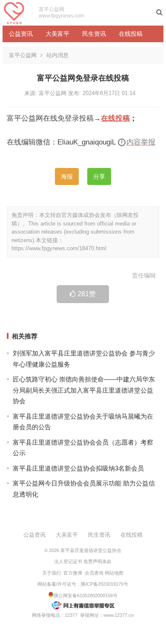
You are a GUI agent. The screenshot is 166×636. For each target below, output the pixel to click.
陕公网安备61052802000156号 (85, 595)
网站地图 (114, 572)
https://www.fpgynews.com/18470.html (58, 248)
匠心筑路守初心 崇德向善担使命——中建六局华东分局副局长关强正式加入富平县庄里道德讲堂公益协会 (84, 390)
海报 (67, 176)
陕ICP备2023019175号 (104, 584)
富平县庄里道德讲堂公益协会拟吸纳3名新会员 (78, 468)
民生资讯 (94, 33)
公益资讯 (21, 33)
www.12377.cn (118, 615)
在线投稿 (131, 33)
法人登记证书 (68, 561)
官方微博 (72, 572)
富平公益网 (23, 55)
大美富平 (57, 33)
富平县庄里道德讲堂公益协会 (90, 550)
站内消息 (57, 55)
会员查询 (94, 572)
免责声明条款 (97, 561)
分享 (99, 176)
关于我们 (51, 572)
